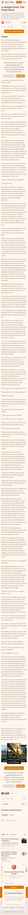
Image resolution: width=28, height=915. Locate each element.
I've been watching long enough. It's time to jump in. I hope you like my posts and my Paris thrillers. (10, 843)
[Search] (25, 834)
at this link (16, 739)
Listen (24, 22)
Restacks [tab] (11, 815)
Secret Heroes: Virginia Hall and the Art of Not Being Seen (9, 854)
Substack (6, 911)
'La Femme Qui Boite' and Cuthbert (8, 858)
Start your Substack (10, 908)
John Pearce (8, 21)
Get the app (22, 908)
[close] (23, 865)
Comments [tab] (5, 815)
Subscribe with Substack (15, 893)
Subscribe (19, 2)
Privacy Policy (19, 900)
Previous (6, 804)
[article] (14, 843)
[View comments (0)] (8, 26)
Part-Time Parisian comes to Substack (10, 840)
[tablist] (8, 815)
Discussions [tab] (13, 834)
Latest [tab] (7, 834)
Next (23, 804)
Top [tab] (3, 834)
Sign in (24, 2)
